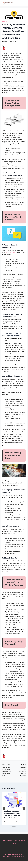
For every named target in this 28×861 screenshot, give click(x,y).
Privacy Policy (7, 840)
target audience (10, 252)
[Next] (24, 808)
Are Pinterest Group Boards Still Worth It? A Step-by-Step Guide (6, 770)
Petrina (5, 41)
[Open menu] (24, 3)
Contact (14, 843)
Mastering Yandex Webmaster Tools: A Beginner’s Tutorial (22, 771)
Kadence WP (21, 856)
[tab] (12, 826)
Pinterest (5, 21)
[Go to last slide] (4, 808)
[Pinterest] (4, 48)
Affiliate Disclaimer (19, 840)
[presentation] (14, 800)
